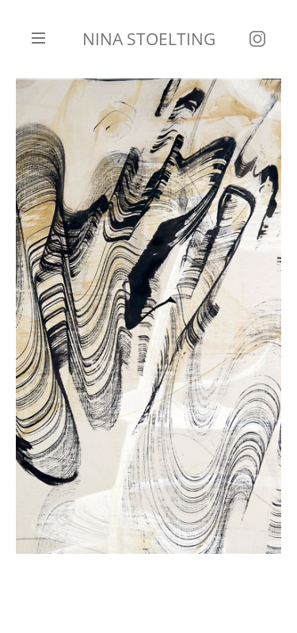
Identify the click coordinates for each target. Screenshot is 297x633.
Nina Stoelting (148, 39)
